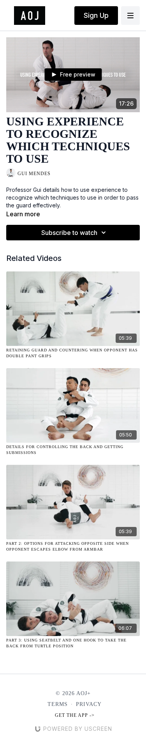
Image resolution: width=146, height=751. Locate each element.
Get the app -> (75, 715)
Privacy (89, 704)
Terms (57, 704)
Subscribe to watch (69, 232)
